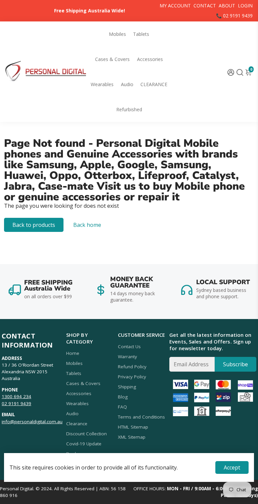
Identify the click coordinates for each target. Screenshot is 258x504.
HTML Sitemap (133, 427)
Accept (232, 467)
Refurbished (129, 109)
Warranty (127, 357)
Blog (123, 397)
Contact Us (129, 346)
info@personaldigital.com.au (32, 422)
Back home (87, 225)
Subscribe (235, 364)
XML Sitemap (131, 437)
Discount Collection (86, 434)
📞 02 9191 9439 (234, 15)
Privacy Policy (132, 377)
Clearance (76, 424)
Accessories (150, 59)
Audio (127, 84)
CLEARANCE (153, 84)
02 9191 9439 (16, 403)
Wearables (102, 84)
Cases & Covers (112, 59)
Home (72, 353)
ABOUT (227, 5)
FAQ (122, 407)
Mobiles (117, 34)
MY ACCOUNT (175, 5)
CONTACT (205, 5)
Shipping (127, 387)
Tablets (141, 34)
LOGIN (245, 5)
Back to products (33, 225)
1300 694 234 (16, 396)
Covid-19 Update (83, 444)
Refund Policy (132, 367)
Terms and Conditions (141, 417)
